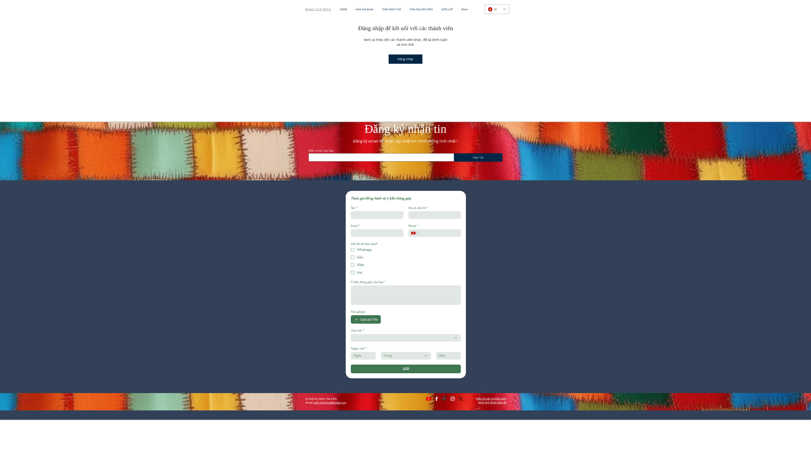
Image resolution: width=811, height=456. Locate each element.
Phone (413, 226)
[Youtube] (428, 399)
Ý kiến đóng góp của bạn (368, 282)
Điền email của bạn (321, 150)
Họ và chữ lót (418, 208)
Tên (354, 208)
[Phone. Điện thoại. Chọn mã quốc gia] (415, 233)
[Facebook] (437, 399)
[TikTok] (445, 399)
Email (355, 226)
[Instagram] (453, 399)
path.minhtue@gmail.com (329, 402)
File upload (358, 312)
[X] (461, 399)
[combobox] (406, 338)
